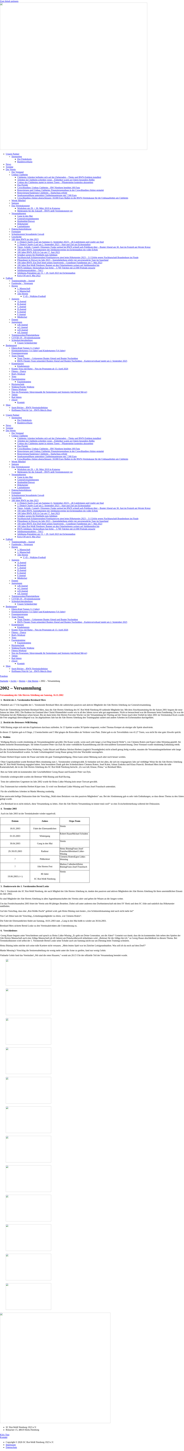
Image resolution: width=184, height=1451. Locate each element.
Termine (9, 167)
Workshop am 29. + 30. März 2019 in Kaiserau (38, 208)
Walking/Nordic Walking (23, 387)
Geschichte (17, 237)
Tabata (15, 394)
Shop (8, 405)
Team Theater (18, 356)
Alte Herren (22, 293)
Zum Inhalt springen (9, 1)
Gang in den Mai (25, 216)
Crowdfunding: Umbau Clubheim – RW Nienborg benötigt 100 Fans (48, 187)
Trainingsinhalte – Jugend (23, 281)
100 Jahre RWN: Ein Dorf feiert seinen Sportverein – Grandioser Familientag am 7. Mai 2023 (59, 262)
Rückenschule (18, 384)
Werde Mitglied (19, 200)
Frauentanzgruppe (20, 353)
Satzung (15, 203)
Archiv (13, 681)
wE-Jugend (22, 332)
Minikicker (22, 317)
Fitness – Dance (19, 371)
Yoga (14, 376)
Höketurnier (22, 224)
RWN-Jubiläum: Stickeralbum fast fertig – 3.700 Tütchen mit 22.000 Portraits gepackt (56, 268)
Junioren (15, 299)
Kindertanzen (18, 363)
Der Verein (11, 169)
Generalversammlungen (28, 218)
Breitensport (11, 345)
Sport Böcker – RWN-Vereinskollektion (30, 407)
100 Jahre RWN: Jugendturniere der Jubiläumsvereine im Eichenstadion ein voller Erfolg (57, 249)
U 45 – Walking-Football (34, 296)
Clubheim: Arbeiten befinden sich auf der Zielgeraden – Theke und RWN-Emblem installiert (59, 177)
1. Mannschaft (23, 288)
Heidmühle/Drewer (26, 221)
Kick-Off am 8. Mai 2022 (29, 275)
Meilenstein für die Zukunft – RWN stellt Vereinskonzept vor (45, 211)
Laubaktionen (23, 226)
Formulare (16, 231)
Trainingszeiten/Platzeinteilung (25, 335)
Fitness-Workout (19, 389)
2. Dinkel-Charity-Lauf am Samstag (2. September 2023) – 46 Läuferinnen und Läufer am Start (60, 242)
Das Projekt (22, 185)
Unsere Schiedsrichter (27, 343)
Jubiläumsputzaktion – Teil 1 (30, 270)
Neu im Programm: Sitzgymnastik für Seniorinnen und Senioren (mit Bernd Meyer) (49, 392)
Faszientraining (18, 379)
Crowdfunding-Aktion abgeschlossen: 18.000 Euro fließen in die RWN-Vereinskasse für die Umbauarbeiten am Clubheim (72, 198)
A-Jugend (21, 301)
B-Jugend (21, 304)
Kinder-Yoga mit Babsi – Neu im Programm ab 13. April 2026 (40, 368)
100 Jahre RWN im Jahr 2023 (25, 239)
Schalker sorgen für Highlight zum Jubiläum (37, 255)
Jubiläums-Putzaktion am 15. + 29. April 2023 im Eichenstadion (46, 273)
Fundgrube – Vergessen (22, 283)
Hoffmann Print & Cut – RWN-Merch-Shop (32, 410)
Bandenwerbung (24, 161)
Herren (15, 286)
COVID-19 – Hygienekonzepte (26, 337)
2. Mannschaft (23, 291)
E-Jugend (21, 312)
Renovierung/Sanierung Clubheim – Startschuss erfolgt (42, 193)
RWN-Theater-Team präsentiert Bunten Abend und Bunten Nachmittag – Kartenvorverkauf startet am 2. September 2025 (72, 361)
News (8, 164)
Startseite (4, 681)
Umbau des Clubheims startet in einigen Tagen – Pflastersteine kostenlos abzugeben (55, 182)
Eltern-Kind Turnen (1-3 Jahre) (26, 348)
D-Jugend (21, 309)
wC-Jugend (22, 327)
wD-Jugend (22, 330)
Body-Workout (18, 374)
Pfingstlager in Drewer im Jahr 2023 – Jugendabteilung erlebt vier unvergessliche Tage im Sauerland (62, 260)
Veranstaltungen (19, 213)
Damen (15, 319)
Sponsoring (17, 156)
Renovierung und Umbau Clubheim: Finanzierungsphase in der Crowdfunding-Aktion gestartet (60, 190)
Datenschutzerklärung (21, 229)
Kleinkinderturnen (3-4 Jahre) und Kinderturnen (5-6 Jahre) (38, 350)
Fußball (9, 278)
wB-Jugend (22, 324)
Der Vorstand (18, 172)
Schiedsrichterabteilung (22, 340)
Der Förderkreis (24, 159)
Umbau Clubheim (20, 174)
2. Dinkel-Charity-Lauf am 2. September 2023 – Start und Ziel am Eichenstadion (54, 244)
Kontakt (21, 402)
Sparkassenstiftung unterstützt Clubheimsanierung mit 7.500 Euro (47, 195)
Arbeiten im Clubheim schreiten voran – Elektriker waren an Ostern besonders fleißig (56, 180)
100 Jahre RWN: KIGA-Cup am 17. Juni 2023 (38, 252)
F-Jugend (21, 314)
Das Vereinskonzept (21, 205)
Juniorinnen (17, 322)
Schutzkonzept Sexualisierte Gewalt (28, 234)
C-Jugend (21, 306)
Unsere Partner (12, 154)
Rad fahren (17, 397)
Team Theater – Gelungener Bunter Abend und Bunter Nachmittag (47, 358)
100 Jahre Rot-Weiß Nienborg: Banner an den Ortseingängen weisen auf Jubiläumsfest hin (58, 265)
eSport (14, 400)
